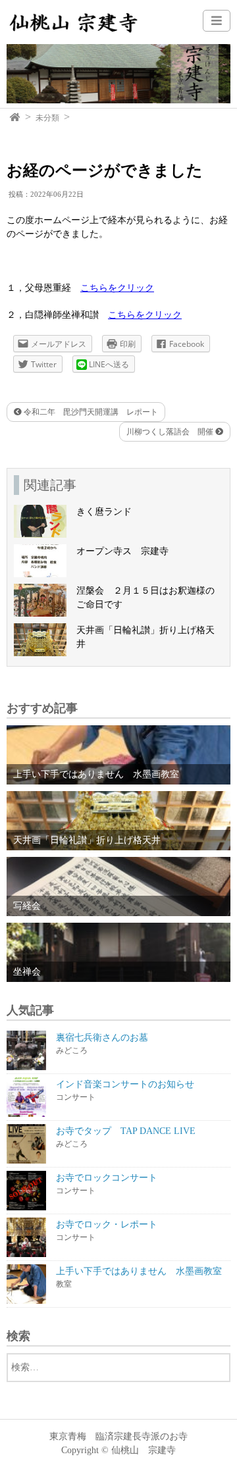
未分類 (47, 117)
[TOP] (15, 118)
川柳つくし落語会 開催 (170, 431)
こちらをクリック (117, 288)
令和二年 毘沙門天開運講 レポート (90, 412)
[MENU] (216, 21)
